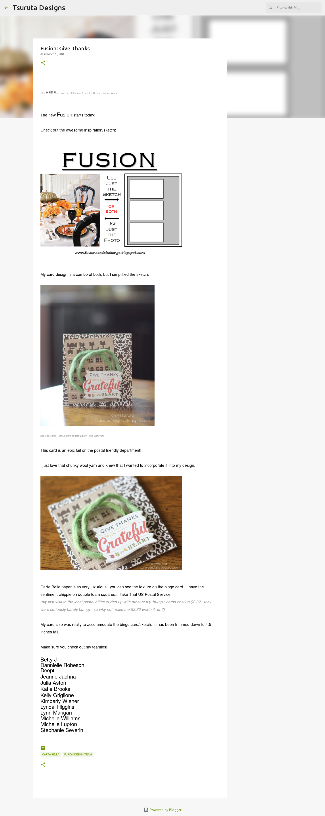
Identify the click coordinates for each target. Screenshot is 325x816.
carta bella (50, 754)
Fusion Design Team (78, 754)
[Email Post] (43, 749)
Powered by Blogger (165, 810)
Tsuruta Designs (38, 7)
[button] (43, 63)
